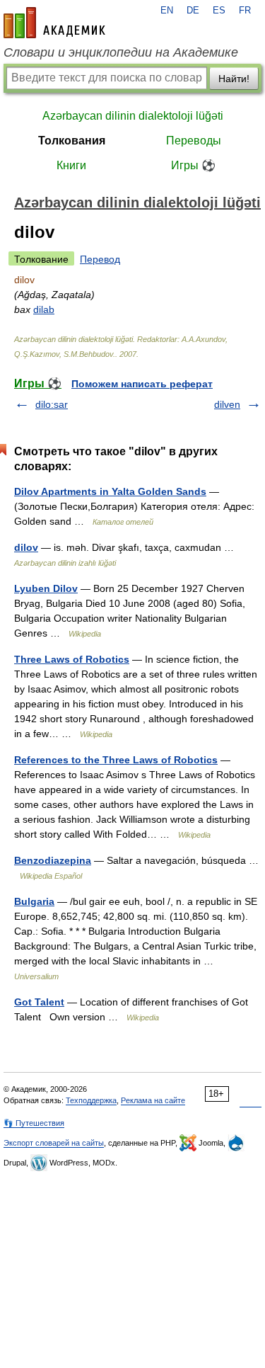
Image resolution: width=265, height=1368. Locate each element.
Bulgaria (34, 901)
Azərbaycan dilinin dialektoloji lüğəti (132, 116)
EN (166, 11)
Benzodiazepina (52, 860)
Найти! (233, 78)
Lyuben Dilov (46, 588)
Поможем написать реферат (142, 383)
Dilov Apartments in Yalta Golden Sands (110, 491)
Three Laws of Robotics (71, 659)
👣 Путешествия (34, 1123)
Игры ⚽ (193, 165)
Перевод (100, 259)
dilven (227, 404)
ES (219, 11)
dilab (43, 309)
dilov (26, 547)
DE (193, 11)
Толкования (71, 141)
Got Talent (39, 1002)
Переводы (193, 141)
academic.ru (54, 22)
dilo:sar (51, 404)
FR (245, 11)
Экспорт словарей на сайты (54, 1143)
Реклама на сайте (153, 1100)
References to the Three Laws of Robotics (116, 759)
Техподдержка (91, 1100)
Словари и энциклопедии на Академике (121, 52)
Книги (71, 165)
